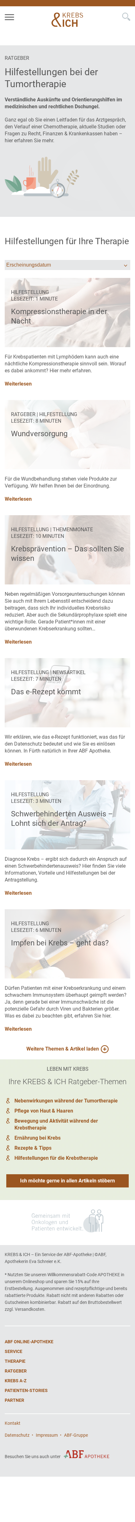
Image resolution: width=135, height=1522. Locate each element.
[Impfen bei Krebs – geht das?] (67, 943)
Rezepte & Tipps (32, 1148)
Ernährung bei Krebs (37, 1138)
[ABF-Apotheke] (86, 1454)
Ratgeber (17, 58)
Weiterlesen (18, 764)
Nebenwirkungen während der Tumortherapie (66, 1101)
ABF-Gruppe (76, 1435)
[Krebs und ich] (68, 20)
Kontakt (12, 1423)
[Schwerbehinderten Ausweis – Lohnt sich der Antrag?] (67, 814)
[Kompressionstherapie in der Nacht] (67, 312)
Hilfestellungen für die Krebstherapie (56, 1158)
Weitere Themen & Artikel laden (62, 1049)
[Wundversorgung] (67, 434)
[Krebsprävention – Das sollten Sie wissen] (67, 549)
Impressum (47, 1435)
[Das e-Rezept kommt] (67, 692)
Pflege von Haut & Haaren (43, 1111)
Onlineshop (34, 1281)
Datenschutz (17, 1435)
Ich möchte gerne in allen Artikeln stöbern (67, 1181)
